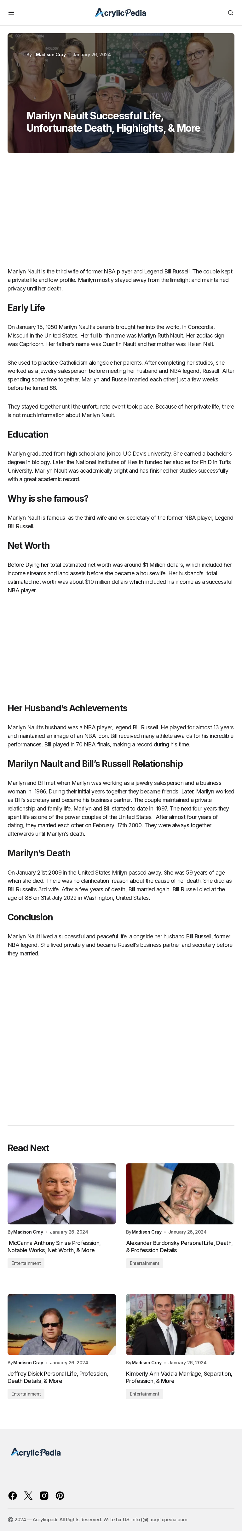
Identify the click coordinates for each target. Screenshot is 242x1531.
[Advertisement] (121, 213)
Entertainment (26, 1263)
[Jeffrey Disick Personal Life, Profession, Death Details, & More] (62, 1324)
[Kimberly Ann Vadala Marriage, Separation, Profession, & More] (180, 1324)
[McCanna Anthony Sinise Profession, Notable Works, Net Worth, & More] (62, 1193)
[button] (11, 12)
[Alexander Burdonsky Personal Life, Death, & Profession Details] (180, 1193)
